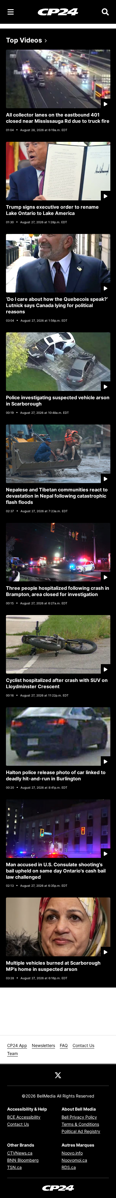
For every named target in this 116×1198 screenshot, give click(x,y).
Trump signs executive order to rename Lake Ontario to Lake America (52, 210)
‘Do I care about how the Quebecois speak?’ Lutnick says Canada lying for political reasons (57, 305)
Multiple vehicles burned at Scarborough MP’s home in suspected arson (53, 966)
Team (12, 1053)
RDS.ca (69, 1167)
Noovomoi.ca (74, 1160)
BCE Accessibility (23, 1117)
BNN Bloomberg (23, 1160)
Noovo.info (72, 1152)
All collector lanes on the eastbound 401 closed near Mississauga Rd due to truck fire (57, 118)
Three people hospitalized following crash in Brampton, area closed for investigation (57, 591)
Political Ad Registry (81, 1131)
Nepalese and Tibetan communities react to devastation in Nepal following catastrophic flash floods (57, 496)
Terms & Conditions (80, 1124)
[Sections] (11, 11)
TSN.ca (14, 1167)
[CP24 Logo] (58, 11)
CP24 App (17, 1045)
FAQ (64, 1045)
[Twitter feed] (58, 1074)
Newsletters (43, 1045)
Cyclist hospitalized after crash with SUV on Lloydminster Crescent (57, 683)
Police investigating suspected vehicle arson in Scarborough (57, 400)
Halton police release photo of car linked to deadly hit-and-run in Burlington (56, 775)
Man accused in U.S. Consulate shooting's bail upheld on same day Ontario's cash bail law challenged (56, 870)
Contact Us (83, 1045)
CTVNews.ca (19, 1152)
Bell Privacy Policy (79, 1117)
